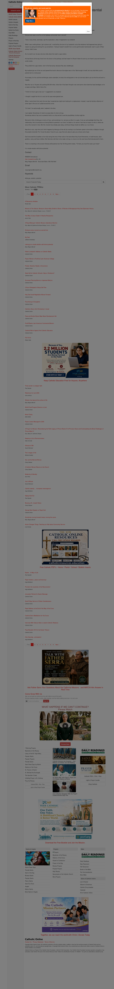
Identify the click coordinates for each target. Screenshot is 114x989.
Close (88, 31)
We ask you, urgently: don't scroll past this (38, 8)
